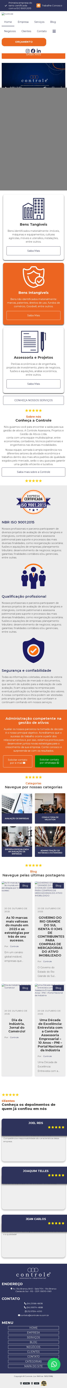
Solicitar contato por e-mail (17, 761)
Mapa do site (33, 1366)
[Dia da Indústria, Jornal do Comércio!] (17, 995)
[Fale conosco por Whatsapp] (53, 1364)
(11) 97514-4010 (34, 1311)
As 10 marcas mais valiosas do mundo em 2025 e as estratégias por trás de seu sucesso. (16, 929)
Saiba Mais (33, 54)
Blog (53, 21)
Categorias (33, 1361)
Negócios (10, 31)
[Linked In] (39, 52)
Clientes (26, 31)
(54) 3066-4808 (34, 1303)
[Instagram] (28, 52)
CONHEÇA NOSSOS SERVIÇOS (33, 400)
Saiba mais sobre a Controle (33, 472)
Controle (14, 946)
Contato (42, 31)
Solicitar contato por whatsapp (49, 761)
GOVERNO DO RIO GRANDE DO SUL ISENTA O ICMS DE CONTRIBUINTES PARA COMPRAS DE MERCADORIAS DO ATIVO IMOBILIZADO (51, 936)
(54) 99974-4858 (34, 1307)
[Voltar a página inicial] (33, 14)
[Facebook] (34, 52)
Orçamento (24, 41)
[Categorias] (54, 31)
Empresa (23, 21)
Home (8, 21)
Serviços (39, 21)
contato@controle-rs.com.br (34, 1315)
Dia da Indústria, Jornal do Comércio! (16, 1025)
